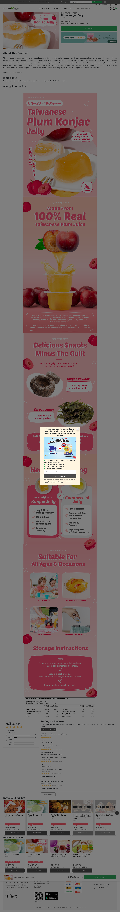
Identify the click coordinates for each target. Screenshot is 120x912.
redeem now (60, 476)
